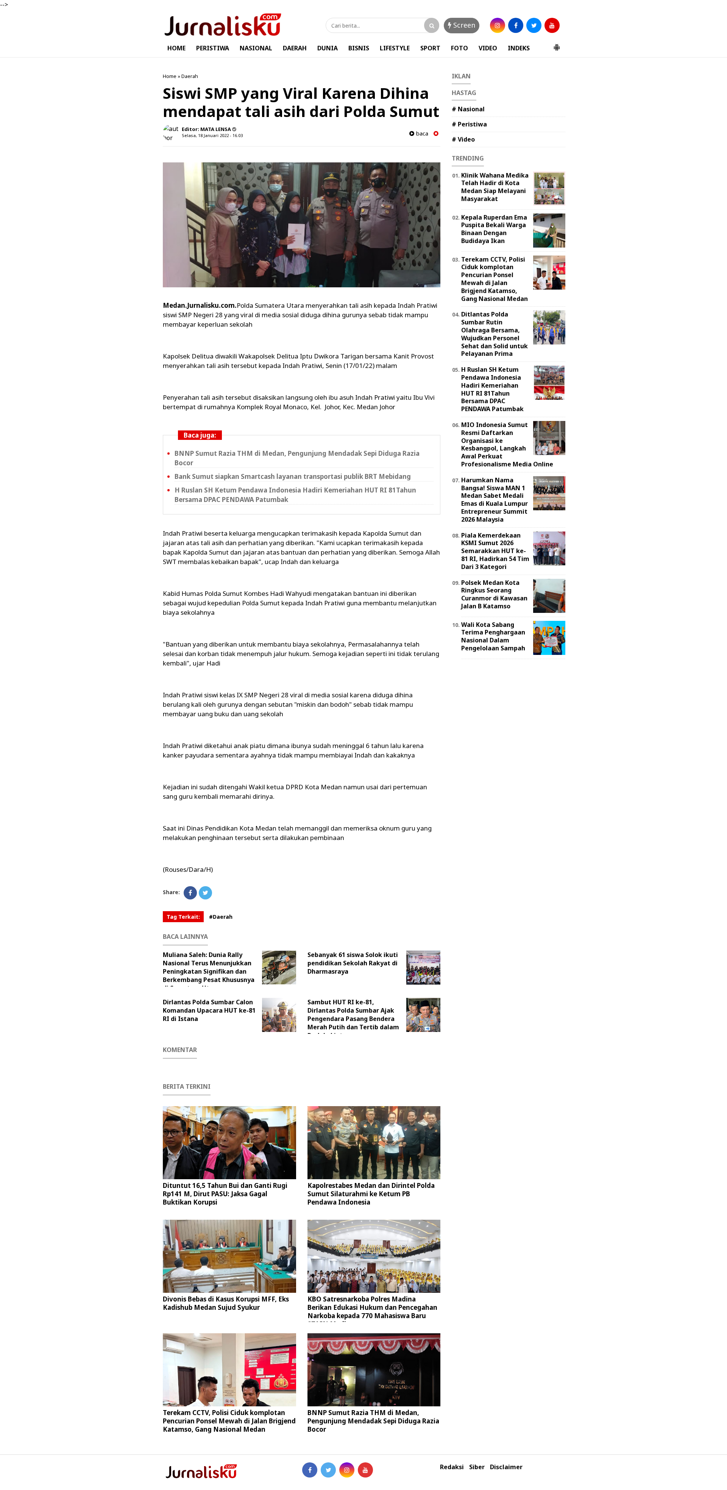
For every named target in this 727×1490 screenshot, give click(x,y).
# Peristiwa (469, 124)
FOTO (459, 48)
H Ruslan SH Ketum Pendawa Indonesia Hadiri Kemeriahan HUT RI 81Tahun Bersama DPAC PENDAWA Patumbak (492, 389)
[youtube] (552, 25)
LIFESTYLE (395, 48)
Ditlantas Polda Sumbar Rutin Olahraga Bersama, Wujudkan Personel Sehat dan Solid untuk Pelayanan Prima (494, 334)
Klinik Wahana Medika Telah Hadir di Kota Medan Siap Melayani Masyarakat (495, 187)
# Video (463, 139)
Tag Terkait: (183, 916)
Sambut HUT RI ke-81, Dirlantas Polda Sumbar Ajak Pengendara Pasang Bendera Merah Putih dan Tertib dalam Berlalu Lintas (353, 1019)
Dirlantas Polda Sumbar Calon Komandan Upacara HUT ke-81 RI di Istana (209, 1010)
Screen (463, 25)
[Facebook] (190, 892)
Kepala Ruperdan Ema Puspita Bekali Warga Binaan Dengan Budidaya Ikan (494, 229)
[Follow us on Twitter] (328, 1470)
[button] (556, 44)
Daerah (189, 76)
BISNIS (358, 48)
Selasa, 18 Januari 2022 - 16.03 (212, 135)
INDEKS (519, 48)
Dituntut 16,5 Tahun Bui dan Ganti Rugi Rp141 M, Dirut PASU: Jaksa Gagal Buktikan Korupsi (225, 1193)
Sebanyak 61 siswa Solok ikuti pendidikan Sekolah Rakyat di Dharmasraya (352, 963)
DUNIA (327, 48)
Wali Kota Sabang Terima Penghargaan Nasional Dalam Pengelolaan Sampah (493, 636)
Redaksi (452, 1467)
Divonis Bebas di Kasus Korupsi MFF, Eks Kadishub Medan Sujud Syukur (226, 1303)
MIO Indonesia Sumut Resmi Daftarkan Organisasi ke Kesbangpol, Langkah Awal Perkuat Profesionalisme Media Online (507, 444)
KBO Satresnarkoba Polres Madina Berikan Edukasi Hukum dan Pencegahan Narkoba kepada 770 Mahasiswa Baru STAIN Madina (372, 1311)
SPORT (430, 48)
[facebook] (515, 25)
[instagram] (497, 25)
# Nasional (468, 109)
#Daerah (220, 916)
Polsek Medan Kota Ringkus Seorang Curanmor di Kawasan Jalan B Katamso (494, 594)
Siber (477, 1467)
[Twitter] (205, 892)
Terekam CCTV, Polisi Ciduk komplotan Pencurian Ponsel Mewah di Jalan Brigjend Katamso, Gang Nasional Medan (229, 1421)
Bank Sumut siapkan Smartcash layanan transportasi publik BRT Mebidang (293, 476)
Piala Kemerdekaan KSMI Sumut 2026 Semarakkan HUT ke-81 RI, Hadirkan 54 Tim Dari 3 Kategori (495, 551)
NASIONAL (256, 48)
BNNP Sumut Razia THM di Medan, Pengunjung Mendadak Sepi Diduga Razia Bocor (373, 1421)
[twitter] (533, 25)
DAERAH (295, 48)
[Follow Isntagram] (346, 1470)
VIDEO (488, 48)
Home (169, 76)
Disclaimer (506, 1467)
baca (421, 133)
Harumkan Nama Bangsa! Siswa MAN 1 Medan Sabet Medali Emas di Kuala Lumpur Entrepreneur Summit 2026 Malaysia (494, 500)
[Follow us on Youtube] (365, 1470)
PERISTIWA (212, 48)
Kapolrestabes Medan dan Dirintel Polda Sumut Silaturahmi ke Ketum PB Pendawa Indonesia (371, 1193)
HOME (176, 48)
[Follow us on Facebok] (309, 1470)
